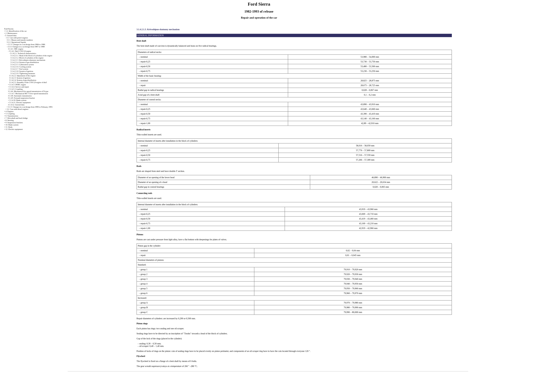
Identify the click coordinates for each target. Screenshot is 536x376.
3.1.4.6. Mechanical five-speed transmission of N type (28, 91)
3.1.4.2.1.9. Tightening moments (22, 73)
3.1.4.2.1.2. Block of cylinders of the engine (27, 58)
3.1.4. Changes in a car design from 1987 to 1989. (26, 47)
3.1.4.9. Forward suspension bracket (21, 98)
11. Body (9, 127)
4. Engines (10, 111)
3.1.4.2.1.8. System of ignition (21, 71)
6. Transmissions (12, 116)
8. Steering (10, 120)
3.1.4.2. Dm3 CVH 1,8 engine (20, 51)
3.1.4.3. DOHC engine (17, 85)
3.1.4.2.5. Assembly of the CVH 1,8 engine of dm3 (28, 82)
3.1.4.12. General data (16, 105)
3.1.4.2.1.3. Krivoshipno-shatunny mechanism (27, 60)
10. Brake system (12, 125)
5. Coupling (10, 114)
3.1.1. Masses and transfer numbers (20, 40)
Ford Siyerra (8, 29)
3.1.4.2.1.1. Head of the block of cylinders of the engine (31, 56)
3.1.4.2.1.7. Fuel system (19, 69)
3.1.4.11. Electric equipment (20, 102)
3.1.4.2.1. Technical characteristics (23, 53)
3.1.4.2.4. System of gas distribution (22, 80)
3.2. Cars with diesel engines (17, 109)
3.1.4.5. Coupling (16, 89)
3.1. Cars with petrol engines (17, 38)
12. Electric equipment (14, 129)
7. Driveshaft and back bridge (17, 118)
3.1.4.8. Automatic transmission (20, 96)
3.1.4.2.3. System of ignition (20, 78)
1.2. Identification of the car (16, 31)
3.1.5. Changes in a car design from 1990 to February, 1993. (30, 107)
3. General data (10, 35)
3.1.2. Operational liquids (16, 42)
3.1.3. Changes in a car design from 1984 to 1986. (27, 44)
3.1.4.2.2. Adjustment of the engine (22, 76)
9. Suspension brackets (14, 123)
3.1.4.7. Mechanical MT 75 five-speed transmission (28, 94)
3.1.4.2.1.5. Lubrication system (22, 64)
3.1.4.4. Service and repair (19, 87)
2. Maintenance (11, 33)
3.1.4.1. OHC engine (15, 49)
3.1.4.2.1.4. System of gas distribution (24, 62)
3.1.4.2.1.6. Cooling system (20, 67)
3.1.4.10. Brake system (17, 100)
